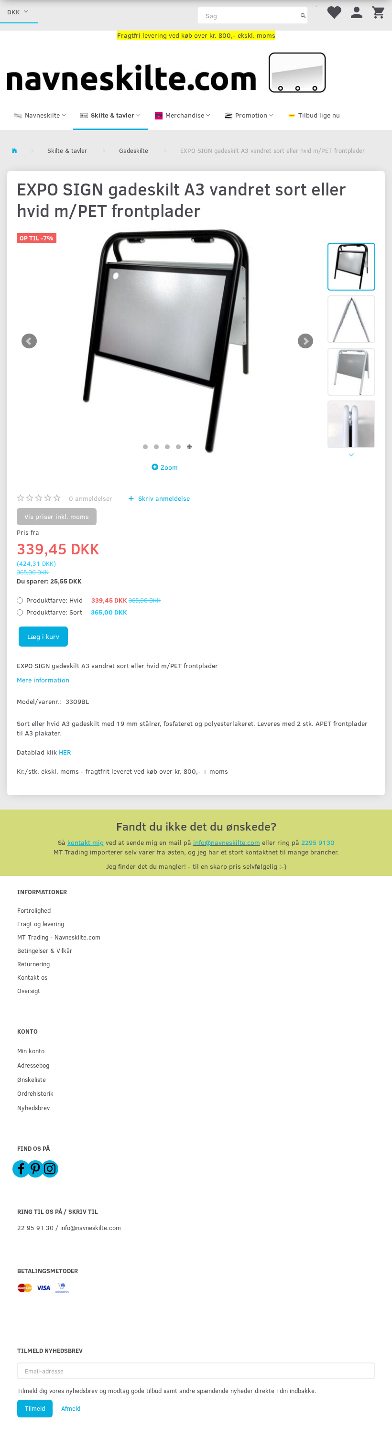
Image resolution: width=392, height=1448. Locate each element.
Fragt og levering (40, 923)
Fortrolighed (34, 910)
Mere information (43, 679)
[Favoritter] (333, 11)
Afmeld (70, 1408)
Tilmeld (35, 1408)
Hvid (93, 600)
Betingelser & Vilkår (44, 950)
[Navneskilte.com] (166, 71)
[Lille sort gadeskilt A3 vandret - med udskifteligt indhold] (167, 341)
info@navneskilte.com (226, 842)
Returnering (33, 964)
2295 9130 (318, 842)
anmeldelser (90, 498)
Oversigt (28, 990)
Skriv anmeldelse (163, 498)
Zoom (169, 467)
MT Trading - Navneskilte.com (58, 937)
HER (65, 751)
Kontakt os (32, 977)
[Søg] (303, 15)
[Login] (356, 11)
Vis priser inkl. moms (56, 516)
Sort (76, 611)
